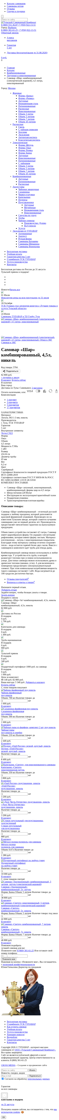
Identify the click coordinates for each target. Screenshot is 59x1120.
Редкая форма (25, 239)
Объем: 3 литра (25, 114)
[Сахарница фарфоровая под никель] (19, 709)
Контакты (11, 264)
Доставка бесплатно (27, 52)
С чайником (24, 163)
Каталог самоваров (16, 3)
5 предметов (13, 405)
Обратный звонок (10, 32)
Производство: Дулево (35, 223)
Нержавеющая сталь (28, 103)
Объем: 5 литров (26, 116)
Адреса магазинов (12, 38)
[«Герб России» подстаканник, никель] (20, 783)
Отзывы (11, 9)
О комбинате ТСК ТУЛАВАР (21, 259)
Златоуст (22, 236)
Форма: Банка (25, 153)
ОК (3, 1117)
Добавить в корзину (35, 682)
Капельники (24, 197)
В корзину (6, 380)
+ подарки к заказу (10, 377)
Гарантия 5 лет (11, 46)
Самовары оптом (15, 6)
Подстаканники (26, 202)
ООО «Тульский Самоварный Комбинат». (35, 1050)
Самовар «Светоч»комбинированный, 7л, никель (16, 930)
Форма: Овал (24, 148)
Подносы (22, 200)
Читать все (15, 289)
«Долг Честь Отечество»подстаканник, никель (13, 805)
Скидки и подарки (16, 11)
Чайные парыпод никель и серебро (11, 731)
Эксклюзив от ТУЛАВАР (25, 231)
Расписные (23, 108)
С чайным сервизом (28, 129)
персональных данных (39, 1079)
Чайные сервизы (26, 220)
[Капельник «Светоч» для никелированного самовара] (28, 764)
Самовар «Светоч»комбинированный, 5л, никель (16, 909)
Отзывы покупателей (18, 579)
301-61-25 (9, 30)
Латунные (23, 101)
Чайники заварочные (28, 189)
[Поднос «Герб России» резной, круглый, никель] (26, 746)
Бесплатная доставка (17, 251)
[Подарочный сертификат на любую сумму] (23, 860)
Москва (11, 88)
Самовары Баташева (28, 241)
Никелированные (27, 111)
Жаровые (17, 93)
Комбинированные (16, 73)
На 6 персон (30, 226)
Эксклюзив (23, 134)
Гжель (21, 127)
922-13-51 (27, 25)
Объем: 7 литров (26, 119)
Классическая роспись (29, 140)
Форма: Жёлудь (25, 145)
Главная (11, 67)
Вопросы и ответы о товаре (21, 582)
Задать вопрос (8, 595)
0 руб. (4, 57)
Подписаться (35, 1076)
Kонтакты (12, 1042)
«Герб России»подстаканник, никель (12, 787)
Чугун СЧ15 (7, 433)
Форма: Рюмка (25, 150)
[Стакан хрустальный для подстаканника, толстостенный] (29, 823)
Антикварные (25, 233)
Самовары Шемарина (28, 244)
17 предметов (13, 407)
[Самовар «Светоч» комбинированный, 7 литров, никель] (29, 927)
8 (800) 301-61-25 (25, 950)
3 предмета (12, 402)
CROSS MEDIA (8, 1065)
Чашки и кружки (26, 194)
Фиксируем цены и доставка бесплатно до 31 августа (27, 63)
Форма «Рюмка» (26, 98)
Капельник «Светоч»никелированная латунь (12, 768)
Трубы (21, 218)
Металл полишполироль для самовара (12, 845)
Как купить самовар (16, 1027)
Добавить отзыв (9, 590)
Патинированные (27, 106)
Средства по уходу (27, 215)
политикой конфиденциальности (19, 964)
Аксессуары (18, 187)
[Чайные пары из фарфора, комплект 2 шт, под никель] (28, 727)
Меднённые (30, 207)
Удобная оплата (14, 254)
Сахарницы (24, 192)
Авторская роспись (27, 137)
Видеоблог (12, 1037)
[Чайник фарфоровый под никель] (18, 690)
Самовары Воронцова (29, 246)
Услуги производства (17, 262)
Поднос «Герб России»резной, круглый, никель (13, 749)
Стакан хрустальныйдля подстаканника (11, 827)
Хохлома (22, 132)
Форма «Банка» (26, 95)
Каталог (11, 70)
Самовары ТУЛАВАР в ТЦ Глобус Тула (20, 316)
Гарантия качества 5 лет (18, 256)
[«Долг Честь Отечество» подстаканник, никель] (25, 802)
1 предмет (12, 399)
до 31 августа (7, 1104)
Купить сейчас (19, 380)
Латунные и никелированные (21, 75)
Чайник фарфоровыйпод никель (11, 694)
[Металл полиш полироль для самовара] (21, 842)
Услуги (21, 228)
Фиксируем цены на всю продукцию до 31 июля (25, 297)
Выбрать (12, 27)
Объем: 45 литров (27, 121)
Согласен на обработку (27, 1079)
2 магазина (37, 388)
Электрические (20, 142)
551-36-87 (9, 25)
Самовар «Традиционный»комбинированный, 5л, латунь (16, 888)
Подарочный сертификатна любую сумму (13, 864)
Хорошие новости (15, 1034)
